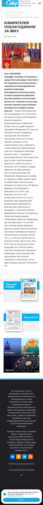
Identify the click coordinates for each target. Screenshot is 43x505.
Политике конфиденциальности (21, 495)
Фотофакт (9, 353)
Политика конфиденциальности (21, 463)
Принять (21, 500)
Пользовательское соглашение (21, 470)
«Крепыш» (28, 353)
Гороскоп (9, 370)
